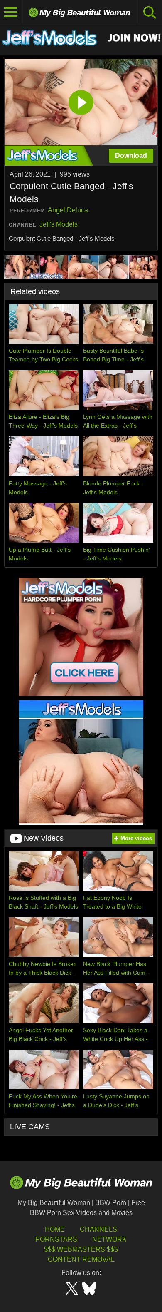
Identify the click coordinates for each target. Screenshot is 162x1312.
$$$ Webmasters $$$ (81, 1249)
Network (109, 1239)
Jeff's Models (58, 224)
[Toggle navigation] (11, 12)
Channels (98, 1229)
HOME (55, 1229)
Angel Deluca (68, 210)
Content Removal (81, 1259)
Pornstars (56, 1239)
